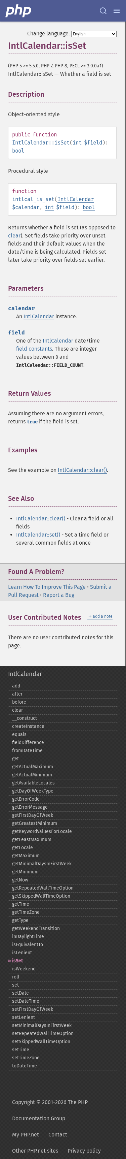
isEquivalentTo (27, 944)
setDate (20, 993)
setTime (20, 1050)
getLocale (22, 847)
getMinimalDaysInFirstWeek (42, 864)
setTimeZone (26, 1058)
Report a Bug (58, 595)
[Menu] (116, 11)
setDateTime (25, 1001)
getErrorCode (26, 799)
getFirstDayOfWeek (32, 815)
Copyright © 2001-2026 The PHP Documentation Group (50, 1110)
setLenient (23, 1017)
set (15, 985)
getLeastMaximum (31, 839)
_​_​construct (24, 718)
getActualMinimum (32, 775)
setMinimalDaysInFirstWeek (42, 1025)
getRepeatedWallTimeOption (43, 888)
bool (18, 151)
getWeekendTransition (36, 928)
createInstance (28, 726)
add (16, 686)
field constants (34, 349)
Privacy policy (84, 1151)
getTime (20, 904)
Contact (57, 1134)
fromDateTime (27, 750)
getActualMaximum (32, 767)
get (15, 759)
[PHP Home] (18, 11)
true (32, 422)
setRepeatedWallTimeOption (43, 1033)
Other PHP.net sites (35, 1151)
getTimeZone (26, 912)
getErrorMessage (30, 807)
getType (20, 920)
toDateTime (24, 1066)
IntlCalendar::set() (38, 535)
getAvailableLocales (33, 783)
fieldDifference (28, 742)
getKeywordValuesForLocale (42, 831)
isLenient (22, 953)
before (19, 702)
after (17, 694)
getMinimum (25, 872)
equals (19, 734)
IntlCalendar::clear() (82, 470)
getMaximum (26, 856)
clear (14, 235)
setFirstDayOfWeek (32, 1009)
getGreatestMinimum (34, 823)
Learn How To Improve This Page (47, 587)
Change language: (48, 33)
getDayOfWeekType (32, 791)
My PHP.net (25, 1134)
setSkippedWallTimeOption (41, 1041)
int (77, 142)
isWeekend (24, 969)
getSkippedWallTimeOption (41, 896)
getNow (20, 880)
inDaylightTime (28, 936)
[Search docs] (103, 11)
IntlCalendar (75, 199)
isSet (17, 961)
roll (15, 977)
